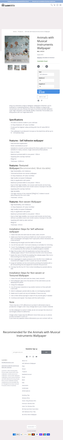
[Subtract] (38, 66)
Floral (23, 377)
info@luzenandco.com (8, 362)
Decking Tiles (26, 395)
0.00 (43, 92)
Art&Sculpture (26, 391)
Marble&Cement (27, 374)
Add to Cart (42, 97)
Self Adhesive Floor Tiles (29, 412)
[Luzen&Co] (8, 5)
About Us (24, 361)
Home (15, 31)
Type (40, 72)
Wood (23, 369)
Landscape (25, 388)
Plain (23, 366)
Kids (23, 382)
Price (40, 90)
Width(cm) (42, 78)
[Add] (46, 66)
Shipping (39, 57)
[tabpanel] (31, 214)
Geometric (25, 385)
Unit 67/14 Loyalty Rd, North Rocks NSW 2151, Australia (10, 366)
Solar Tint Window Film (28, 406)
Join (46, 352)
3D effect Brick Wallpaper (29, 414)
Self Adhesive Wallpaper (29, 363)
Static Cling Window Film (29, 401)
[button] (54, 5)
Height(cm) (42, 84)
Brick (23, 380)
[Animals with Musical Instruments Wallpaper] (10, 67)
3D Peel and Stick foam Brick (30, 409)
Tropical (24, 371)
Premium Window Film (28, 403)
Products (20, 31)
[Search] (51, 5)
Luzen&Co (29, 431)
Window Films (26, 398)
